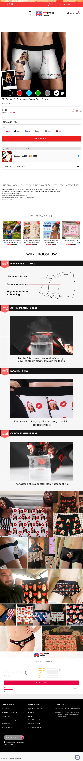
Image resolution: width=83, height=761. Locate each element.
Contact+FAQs (6, 716)
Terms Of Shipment (34, 720)
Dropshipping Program (35, 727)
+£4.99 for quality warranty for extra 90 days (19, 149)
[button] (2, 233)
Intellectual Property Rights (10, 720)
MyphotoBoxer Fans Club (35, 709)
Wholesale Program (34, 723)
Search (30, 716)
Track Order (67, 4)
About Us (31, 712)
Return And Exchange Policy (10, 712)
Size (3, 117)
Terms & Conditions (7, 727)
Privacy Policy (6, 723)
